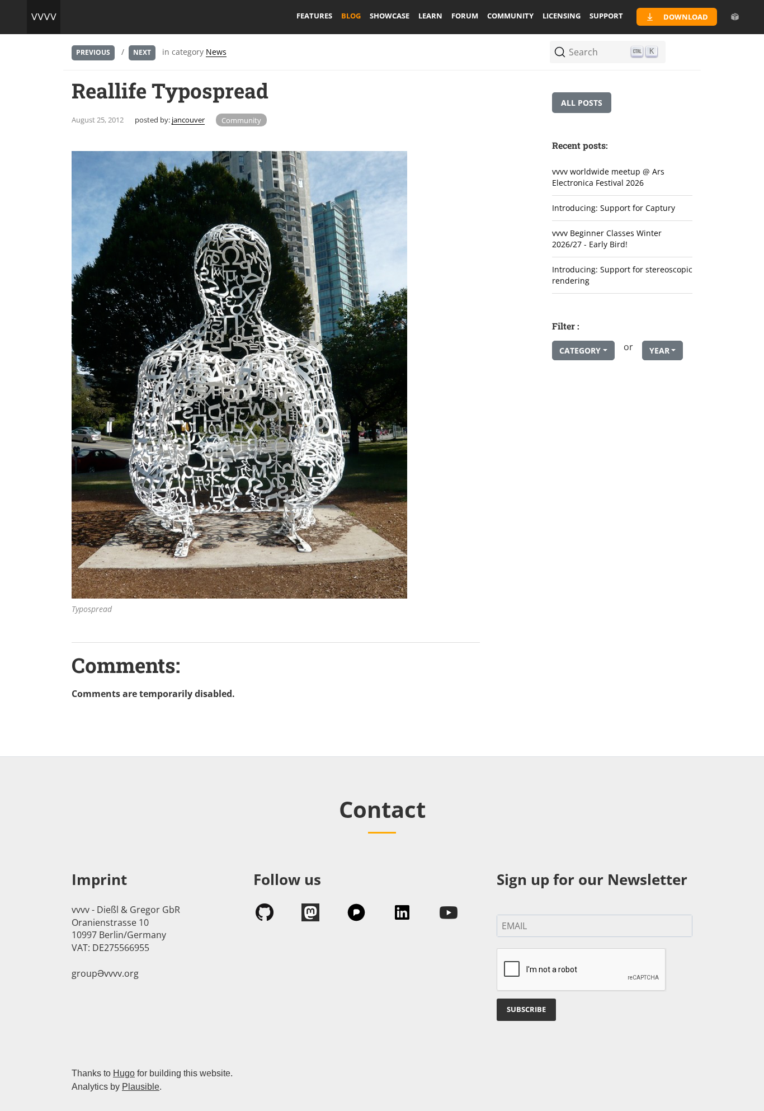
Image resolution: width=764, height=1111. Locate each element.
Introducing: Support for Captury (613, 208)
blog (351, 16)
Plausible (140, 1086)
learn (430, 16)
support (606, 16)
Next (142, 52)
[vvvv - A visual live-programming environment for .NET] (43, 17)
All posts (581, 102)
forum (464, 16)
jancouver (188, 120)
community (510, 16)
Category (580, 350)
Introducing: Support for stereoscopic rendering (622, 275)
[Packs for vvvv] (735, 17)
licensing (562, 16)
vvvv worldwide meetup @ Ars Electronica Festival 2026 (608, 177)
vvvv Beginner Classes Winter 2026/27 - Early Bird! (607, 239)
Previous (93, 52)
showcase (389, 16)
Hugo (124, 1073)
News (216, 51)
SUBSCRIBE (526, 1009)
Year (659, 350)
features (314, 16)
